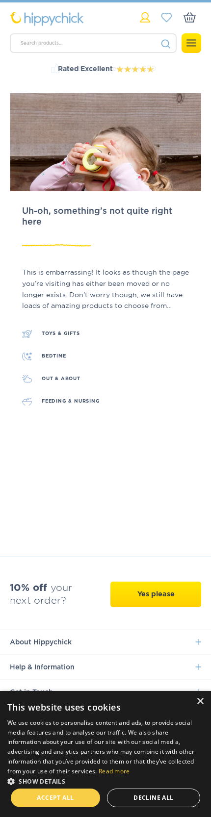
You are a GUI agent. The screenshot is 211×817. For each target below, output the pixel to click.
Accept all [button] (55, 797)
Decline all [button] (153, 797)
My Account (145, 17)
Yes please (156, 594)
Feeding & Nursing (71, 401)
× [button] (200, 701)
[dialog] (105, 754)
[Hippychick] (58, 19)
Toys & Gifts (61, 333)
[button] (105, 780)
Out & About (61, 378)
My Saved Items (166, 17)
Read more (114, 771)
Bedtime (54, 356)
